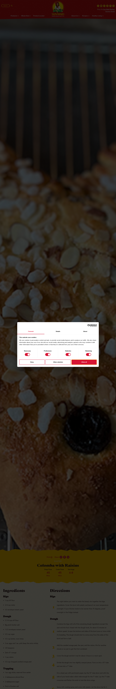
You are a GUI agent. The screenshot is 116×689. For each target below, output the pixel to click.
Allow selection (58, 362)
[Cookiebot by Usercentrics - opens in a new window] (89, 325)
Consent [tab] (31, 331)
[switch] (47, 354)
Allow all (84, 362)
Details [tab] (58, 331)
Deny (32, 362)
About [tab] (85, 331)
